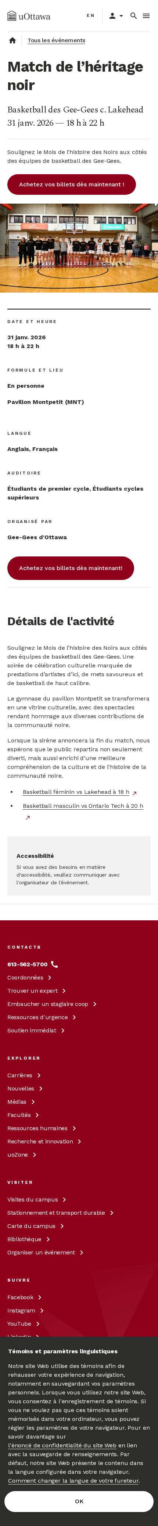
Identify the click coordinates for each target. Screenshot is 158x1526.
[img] (28, 15)
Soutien (31, 1030)
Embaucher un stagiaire (47, 1003)
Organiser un (41, 1252)
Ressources (37, 1017)
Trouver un (32, 990)
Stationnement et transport (56, 1212)
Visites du (32, 1199)
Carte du (31, 1225)
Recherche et (40, 1141)
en (91, 15)
